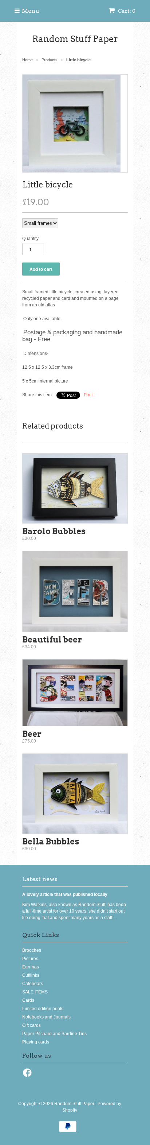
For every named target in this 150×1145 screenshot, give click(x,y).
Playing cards (35, 1042)
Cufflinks (30, 975)
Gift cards (31, 1025)
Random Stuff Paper (75, 39)
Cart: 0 (126, 11)
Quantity (30, 238)
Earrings (30, 967)
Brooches (31, 950)
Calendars (32, 983)
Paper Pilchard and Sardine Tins (54, 1033)
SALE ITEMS (35, 992)
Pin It (89, 394)
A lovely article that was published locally (64, 894)
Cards (28, 1000)
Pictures (30, 958)
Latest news (40, 879)
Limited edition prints (42, 1008)
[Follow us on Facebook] (28, 1075)
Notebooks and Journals (46, 1017)
